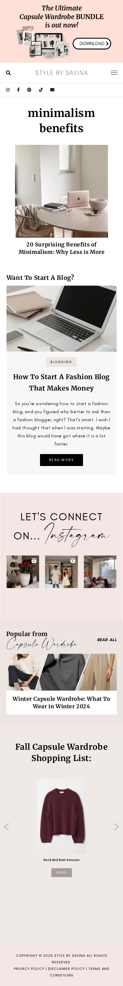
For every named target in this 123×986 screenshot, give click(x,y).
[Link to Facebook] (18, 89)
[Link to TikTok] (41, 89)
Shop (61, 872)
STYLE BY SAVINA (69, 955)
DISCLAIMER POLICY (66, 968)
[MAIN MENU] (114, 72)
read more (61, 459)
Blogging (61, 362)
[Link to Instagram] (8, 89)
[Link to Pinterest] (29, 89)
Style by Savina (61, 72)
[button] (23, 572)
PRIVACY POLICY (29, 968)
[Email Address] (52, 89)
